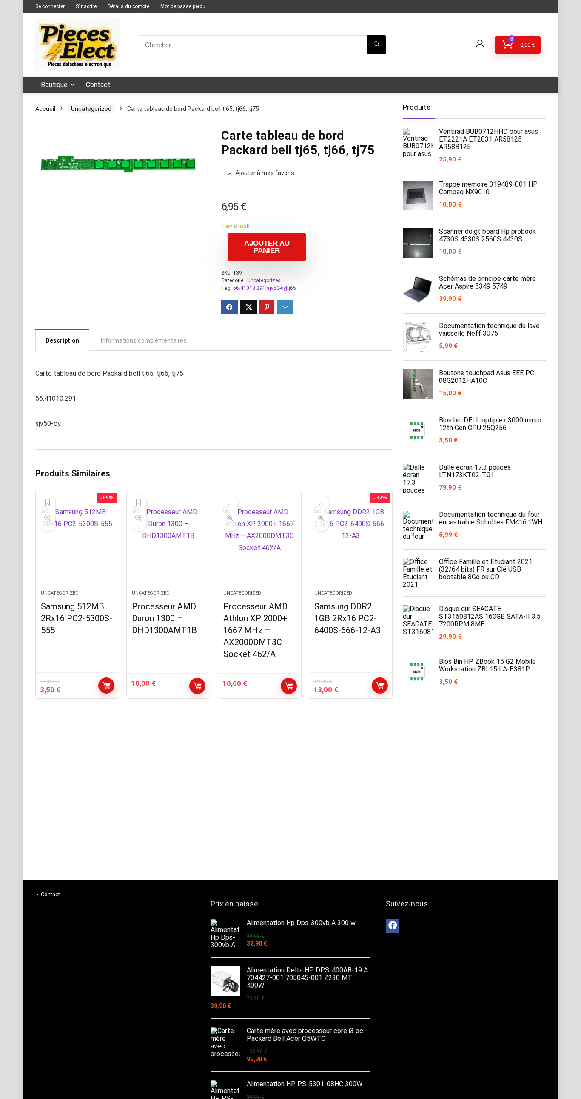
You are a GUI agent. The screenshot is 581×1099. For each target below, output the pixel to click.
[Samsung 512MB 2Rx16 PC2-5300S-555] (77, 544)
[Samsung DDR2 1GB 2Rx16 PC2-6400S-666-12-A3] (350, 544)
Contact (98, 85)
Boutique (54, 85)
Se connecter (50, 6)
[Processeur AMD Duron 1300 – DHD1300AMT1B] (168, 544)
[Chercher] (376, 44)
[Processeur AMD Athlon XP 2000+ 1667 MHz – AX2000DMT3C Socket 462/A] (259, 544)
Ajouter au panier (267, 247)
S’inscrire (86, 6)
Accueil (45, 108)
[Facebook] (392, 926)
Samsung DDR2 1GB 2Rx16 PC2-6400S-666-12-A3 (347, 618)
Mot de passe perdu (182, 6)
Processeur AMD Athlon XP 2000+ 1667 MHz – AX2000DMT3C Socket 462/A (255, 630)
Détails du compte (128, 6)
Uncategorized (91, 108)
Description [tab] (62, 340)
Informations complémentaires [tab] (144, 340)
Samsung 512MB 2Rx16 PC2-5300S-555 (76, 618)
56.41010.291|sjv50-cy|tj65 (264, 288)
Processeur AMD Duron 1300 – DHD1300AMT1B (164, 618)
